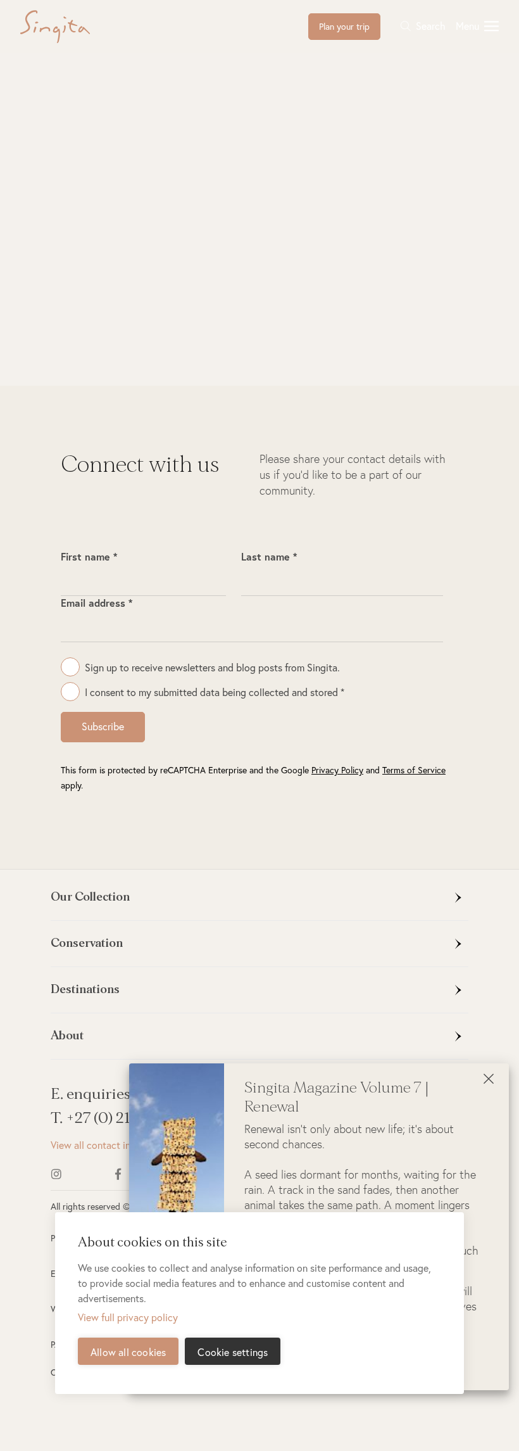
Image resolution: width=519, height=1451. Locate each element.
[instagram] (74, 1174)
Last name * (269, 556)
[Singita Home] (75, 26)
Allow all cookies (128, 1352)
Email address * (96, 602)
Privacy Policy (337, 770)
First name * (89, 556)
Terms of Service (414, 770)
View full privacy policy (128, 1317)
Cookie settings (232, 1352)
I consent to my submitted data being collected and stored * (214, 692)
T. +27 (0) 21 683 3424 (125, 1118)
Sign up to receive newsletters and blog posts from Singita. (212, 667)
